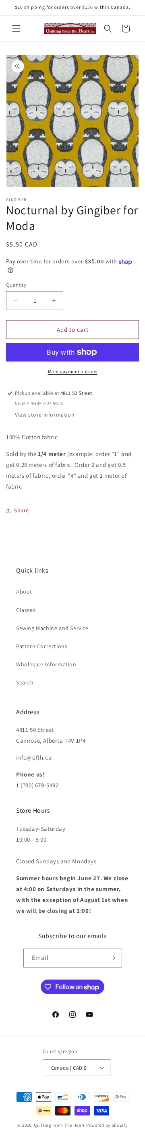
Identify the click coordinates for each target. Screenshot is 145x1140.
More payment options (72, 371)
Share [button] (21, 510)
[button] (16, 28)
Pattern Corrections (41, 646)
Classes (25, 610)
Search (25, 682)
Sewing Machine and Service (52, 628)
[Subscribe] (113, 958)
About (24, 591)
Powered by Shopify (107, 1125)
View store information (45, 414)
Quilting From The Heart (59, 1125)
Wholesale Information (46, 664)
